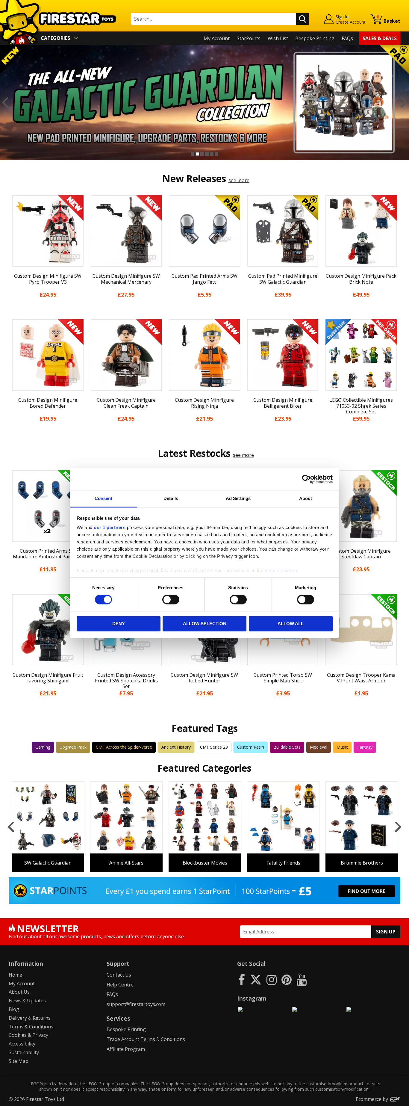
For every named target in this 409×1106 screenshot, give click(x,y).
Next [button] (404, 102)
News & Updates (27, 1000)
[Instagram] (271, 979)
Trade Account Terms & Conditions (146, 1039)
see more (238, 180)
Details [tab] (170, 498)
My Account (217, 38)
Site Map (18, 1061)
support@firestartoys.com (136, 1004)
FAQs (347, 38)
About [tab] (305, 498)
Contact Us (119, 974)
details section (281, 570)
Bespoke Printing (314, 38)
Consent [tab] (104, 498)
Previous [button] (5, 102)
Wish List (278, 38)
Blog (14, 1009)
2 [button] (197, 154)
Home (15, 974)
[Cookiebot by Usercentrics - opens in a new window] (306, 479)
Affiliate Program (126, 1049)
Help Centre (120, 984)
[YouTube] (301, 979)
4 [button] (207, 154)
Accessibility (22, 1043)
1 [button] (192, 154)
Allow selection (204, 623)
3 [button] (202, 154)
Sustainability (24, 1052)
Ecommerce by (372, 1099)
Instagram (251, 998)
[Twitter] (256, 979)
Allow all (291, 623)
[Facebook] (241, 979)
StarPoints (248, 38)
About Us (19, 992)
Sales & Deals (380, 38)
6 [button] (216, 154)
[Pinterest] (286, 979)
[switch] (170, 600)
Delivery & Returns (30, 1018)
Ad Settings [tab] (238, 498)
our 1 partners (109, 527)
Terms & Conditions (31, 1026)
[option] (204, 102)
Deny (118, 623)
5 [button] (211, 154)
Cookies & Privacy (28, 1035)
